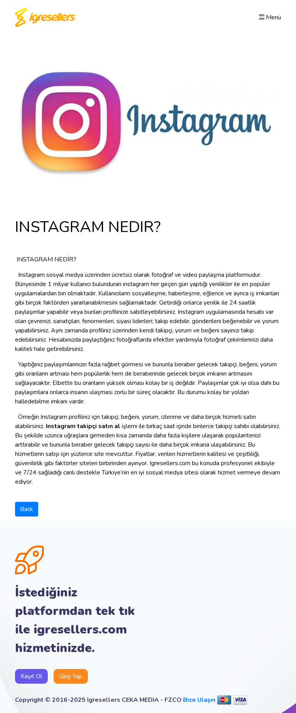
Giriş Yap (70, 676)
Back (26, 509)
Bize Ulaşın (199, 700)
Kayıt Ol (31, 676)
